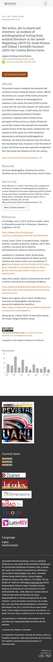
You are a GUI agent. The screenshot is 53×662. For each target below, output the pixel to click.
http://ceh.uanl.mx (34, 582)
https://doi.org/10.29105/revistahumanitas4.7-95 (22, 158)
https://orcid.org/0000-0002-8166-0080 (20, 62)
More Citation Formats (14, 207)
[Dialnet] (14, 475)
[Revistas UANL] (18, 422)
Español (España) (10, 545)
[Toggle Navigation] (45, 3)
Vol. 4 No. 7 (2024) (9, 17)
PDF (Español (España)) (14, 74)
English (5, 542)
